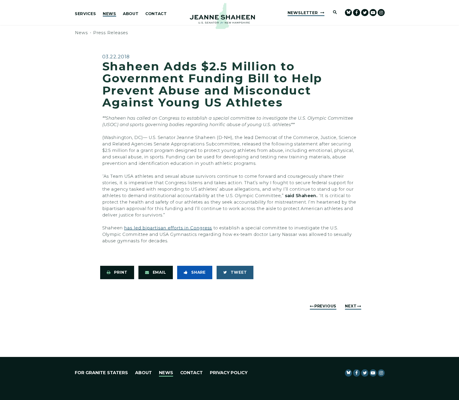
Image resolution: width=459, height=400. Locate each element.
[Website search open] (333, 12)
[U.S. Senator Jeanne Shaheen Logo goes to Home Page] (222, 16)
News (109, 14)
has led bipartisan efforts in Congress (168, 228)
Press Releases (110, 32)
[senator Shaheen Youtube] (373, 13)
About (130, 14)
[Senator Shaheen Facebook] (357, 13)
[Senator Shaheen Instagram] (381, 13)
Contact (156, 14)
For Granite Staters (101, 372)
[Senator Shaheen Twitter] (365, 13)
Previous (325, 306)
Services (85, 14)
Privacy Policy (228, 372)
